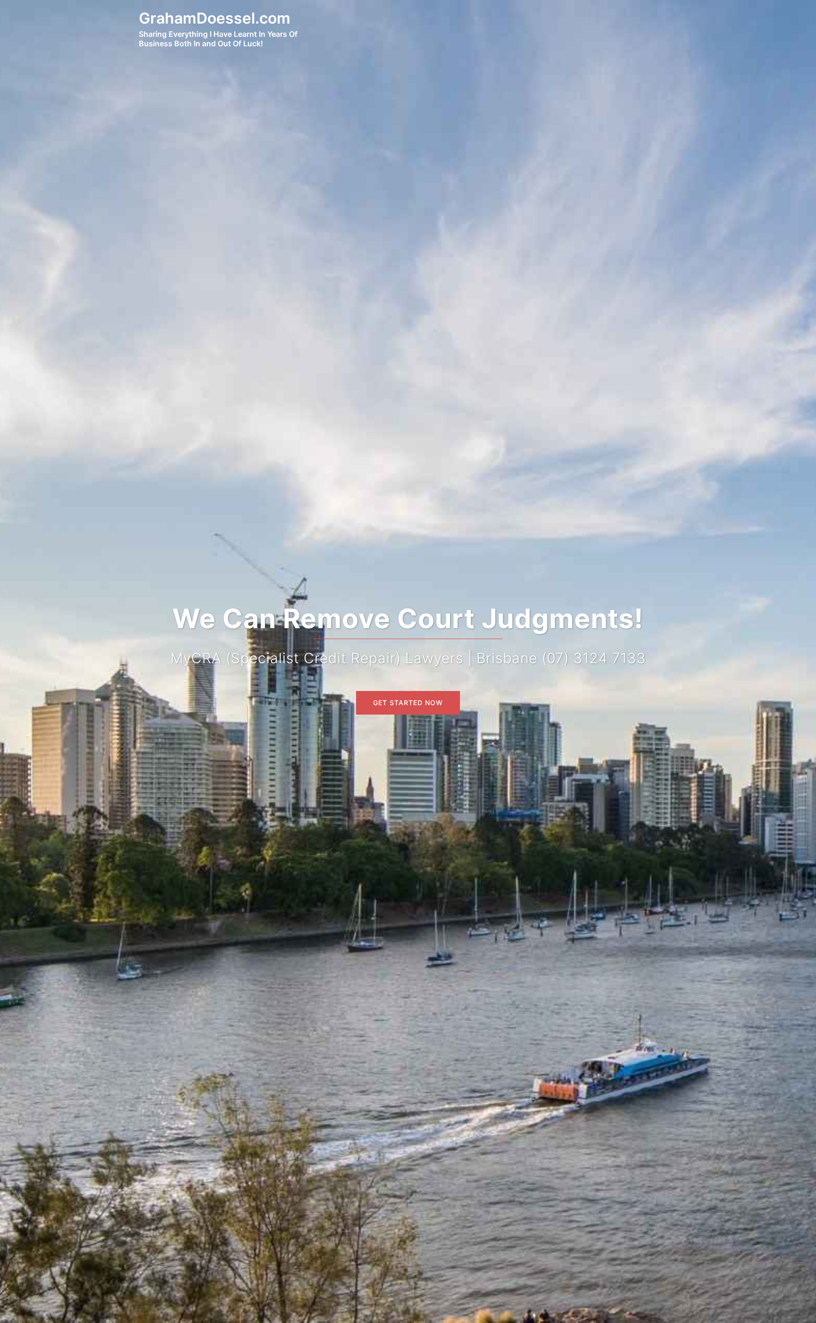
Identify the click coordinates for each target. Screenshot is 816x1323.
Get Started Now (408, 703)
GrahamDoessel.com (214, 18)
